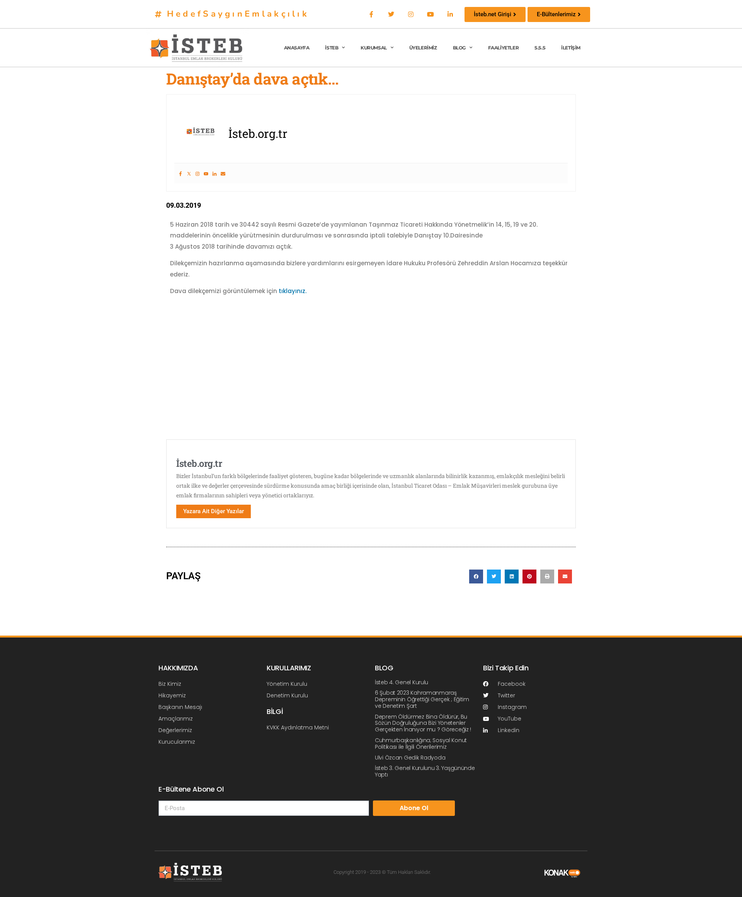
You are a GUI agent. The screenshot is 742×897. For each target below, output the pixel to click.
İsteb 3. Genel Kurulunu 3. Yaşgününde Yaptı (425, 771)
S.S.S (539, 48)
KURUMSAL (374, 48)
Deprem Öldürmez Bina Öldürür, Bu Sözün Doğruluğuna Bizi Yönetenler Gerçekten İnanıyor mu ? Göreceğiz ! (423, 723)
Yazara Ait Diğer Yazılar (213, 511)
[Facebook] (371, 14)
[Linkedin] (450, 14)
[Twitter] (391, 14)
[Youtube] (431, 14)
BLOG (459, 48)
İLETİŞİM (570, 48)
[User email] (223, 173)
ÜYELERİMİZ (423, 48)
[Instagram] (410, 14)
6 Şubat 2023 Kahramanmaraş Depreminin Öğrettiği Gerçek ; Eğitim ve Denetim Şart (422, 699)
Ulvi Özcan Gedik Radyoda (410, 757)
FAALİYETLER (503, 48)
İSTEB (331, 48)
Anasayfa (297, 48)
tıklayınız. (292, 291)
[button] (476, 576)
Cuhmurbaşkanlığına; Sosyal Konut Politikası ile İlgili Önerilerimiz (421, 743)
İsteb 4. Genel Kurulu (401, 682)
